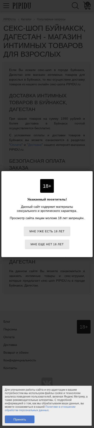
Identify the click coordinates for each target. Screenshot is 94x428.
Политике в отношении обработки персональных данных (40, 408)
